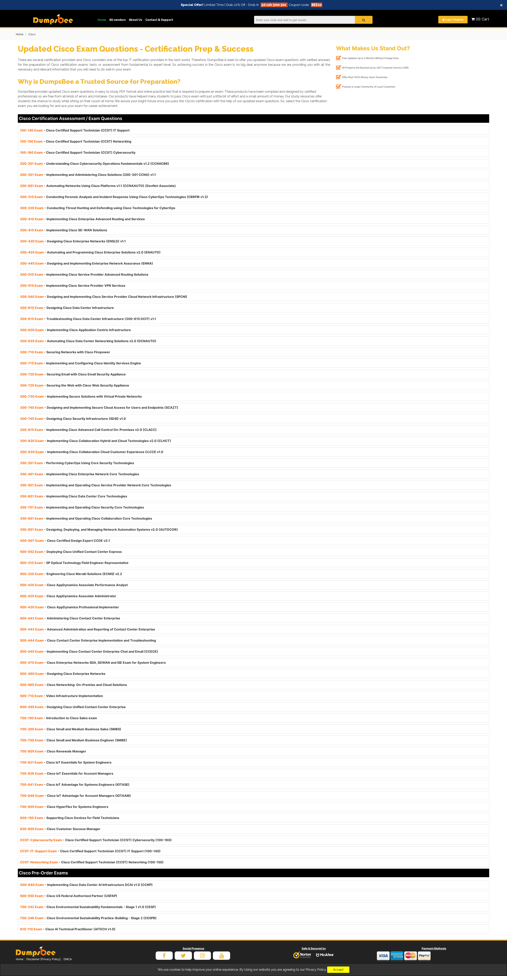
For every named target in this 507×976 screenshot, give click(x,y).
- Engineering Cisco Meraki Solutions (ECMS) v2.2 (71, 574)
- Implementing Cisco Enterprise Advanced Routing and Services (82, 219)
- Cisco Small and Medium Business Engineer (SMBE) (73, 740)
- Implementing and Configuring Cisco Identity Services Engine (80, 363)
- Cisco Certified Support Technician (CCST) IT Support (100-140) (90, 851)
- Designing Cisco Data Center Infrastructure (67, 308)
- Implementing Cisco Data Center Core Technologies (73, 496)
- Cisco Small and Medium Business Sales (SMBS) (70, 729)
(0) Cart (482, 19)
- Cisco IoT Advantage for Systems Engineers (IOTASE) (75, 785)
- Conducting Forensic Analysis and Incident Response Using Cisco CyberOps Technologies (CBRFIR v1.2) (114, 197)
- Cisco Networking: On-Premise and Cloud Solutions (73, 685)
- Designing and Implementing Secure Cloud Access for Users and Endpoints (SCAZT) (99, 407)
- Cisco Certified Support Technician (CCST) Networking (75, 141)
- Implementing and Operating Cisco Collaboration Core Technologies (86, 518)
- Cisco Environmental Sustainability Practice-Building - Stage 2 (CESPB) (88, 918)
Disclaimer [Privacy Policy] (43, 959)
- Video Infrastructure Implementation (61, 696)
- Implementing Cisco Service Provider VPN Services (72, 286)
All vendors (117, 19)
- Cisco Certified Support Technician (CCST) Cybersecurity (77, 152)
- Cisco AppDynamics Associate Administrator (68, 596)
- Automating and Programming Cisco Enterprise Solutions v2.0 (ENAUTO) (90, 252)
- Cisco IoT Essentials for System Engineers (66, 762)
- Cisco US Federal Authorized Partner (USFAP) (68, 896)
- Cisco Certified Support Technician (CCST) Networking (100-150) (92, 862)
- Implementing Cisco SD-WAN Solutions (63, 230)
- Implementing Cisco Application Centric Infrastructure (75, 330)
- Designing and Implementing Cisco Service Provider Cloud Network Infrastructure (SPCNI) (103, 297)
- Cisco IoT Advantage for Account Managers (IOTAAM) (75, 796)
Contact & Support (159, 19)
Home (102, 19)
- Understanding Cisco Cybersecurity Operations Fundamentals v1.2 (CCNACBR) (94, 164)
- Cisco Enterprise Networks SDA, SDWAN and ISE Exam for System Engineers (93, 663)
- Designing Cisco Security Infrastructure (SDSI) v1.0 (73, 419)
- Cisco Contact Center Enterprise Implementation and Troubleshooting (88, 640)
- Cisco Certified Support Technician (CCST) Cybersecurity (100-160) (96, 840)
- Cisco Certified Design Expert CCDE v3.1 (65, 541)
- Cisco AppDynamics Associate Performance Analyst (74, 585)
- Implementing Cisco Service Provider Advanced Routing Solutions (84, 274)
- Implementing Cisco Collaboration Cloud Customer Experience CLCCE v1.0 (91, 452)
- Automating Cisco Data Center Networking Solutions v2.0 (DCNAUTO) (88, 341)
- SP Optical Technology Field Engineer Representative (74, 563)
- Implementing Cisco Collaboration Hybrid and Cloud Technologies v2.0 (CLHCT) (95, 441)
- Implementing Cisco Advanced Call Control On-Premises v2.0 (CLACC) (88, 430)
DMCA (68, 959)
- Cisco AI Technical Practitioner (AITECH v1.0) (67, 929)
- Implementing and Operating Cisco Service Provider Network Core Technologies (95, 485)
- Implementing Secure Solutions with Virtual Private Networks (81, 396)
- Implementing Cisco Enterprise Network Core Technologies (79, 474)
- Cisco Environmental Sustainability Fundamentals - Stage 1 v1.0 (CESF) (88, 907)
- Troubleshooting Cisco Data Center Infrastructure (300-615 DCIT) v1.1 (88, 319)
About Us (135, 19)
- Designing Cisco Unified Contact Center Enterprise (73, 707)
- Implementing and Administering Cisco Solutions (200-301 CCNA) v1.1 (88, 175)
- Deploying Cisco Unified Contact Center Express (71, 552)
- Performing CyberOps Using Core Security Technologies (77, 463)
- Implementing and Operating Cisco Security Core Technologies (82, 507)
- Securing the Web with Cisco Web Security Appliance (74, 385)
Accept (338, 969)
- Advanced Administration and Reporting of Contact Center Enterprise (87, 629)
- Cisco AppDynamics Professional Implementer (69, 607)
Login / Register (454, 19)
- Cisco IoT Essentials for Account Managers (66, 773)
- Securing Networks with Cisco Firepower (65, 352)
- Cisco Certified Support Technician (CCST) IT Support (75, 130)
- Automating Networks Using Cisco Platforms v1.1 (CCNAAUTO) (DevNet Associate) (98, 186)
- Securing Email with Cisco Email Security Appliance (73, 374)
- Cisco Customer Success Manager (60, 829)
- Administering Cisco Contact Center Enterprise (70, 618)
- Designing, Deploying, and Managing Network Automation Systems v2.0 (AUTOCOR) (99, 529)
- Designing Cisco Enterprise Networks (62, 674)
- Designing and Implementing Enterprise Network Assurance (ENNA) (86, 263)
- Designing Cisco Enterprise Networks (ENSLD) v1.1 (73, 241)
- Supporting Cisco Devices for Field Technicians (69, 818)
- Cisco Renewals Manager (53, 751)
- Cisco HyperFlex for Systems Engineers (64, 807)
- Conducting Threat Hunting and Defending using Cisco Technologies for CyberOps (97, 208)
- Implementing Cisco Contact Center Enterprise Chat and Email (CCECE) (89, 651)
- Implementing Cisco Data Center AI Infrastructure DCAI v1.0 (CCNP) (86, 885)
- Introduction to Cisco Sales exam (58, 718)
